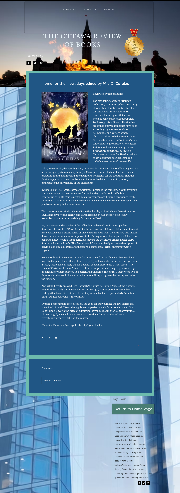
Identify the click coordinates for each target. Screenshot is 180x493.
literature (133, 469)
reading (134, 477)
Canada (136, 423)
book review (120, 461)
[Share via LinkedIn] (55, 337)
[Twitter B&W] (35, 63)
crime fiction (139, 465)
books (130, 461)
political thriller (144, 473)
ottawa (133, 473)
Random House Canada (137, 448)
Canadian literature (123, 427)
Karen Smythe (121, 440)
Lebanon (133, 440)
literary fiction (121, 469)
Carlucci (137, 427)
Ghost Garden (136, 436)
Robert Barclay (121, 452)
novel (117, 473)
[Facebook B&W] (28, 63)
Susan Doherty (136, 457)
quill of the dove (122, 477)
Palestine (141, 444)
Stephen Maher (122, 457)
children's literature (124, 465)
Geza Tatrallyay (122, 436)
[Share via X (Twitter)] (49, 337)
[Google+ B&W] (41, 63)
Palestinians (120, 448)
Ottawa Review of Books (125, 444)
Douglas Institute (122, 432)
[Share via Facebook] (43, 337)
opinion (124, 473)
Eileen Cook (136, 432)
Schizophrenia (136, 452)
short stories (144, 477)
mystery (143, 469)
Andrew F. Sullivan (123, 423)
